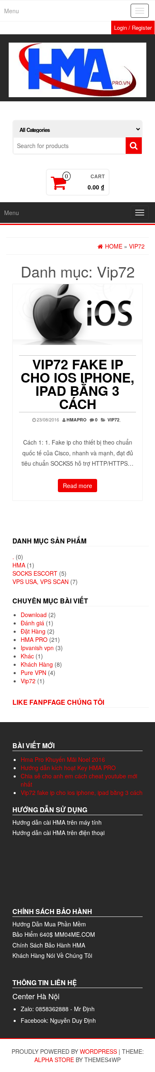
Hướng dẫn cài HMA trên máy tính (57, 822)
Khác (27, 656)
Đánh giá (32, 623)
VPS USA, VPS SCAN (40, 581)
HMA (18, 565)
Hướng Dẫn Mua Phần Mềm (49, 924)
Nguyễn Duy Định (73, 1020)
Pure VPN (33, 672)
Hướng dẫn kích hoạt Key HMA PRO (68, 767)
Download (34, 614)
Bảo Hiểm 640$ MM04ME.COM (53, 934)
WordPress (98, 1051)
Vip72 (113, 419)
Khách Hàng (37, 664)
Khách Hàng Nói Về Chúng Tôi (52, 955)
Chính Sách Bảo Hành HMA (48, 945)
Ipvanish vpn (37, 648)
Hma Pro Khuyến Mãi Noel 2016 (63, 759)
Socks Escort (34, 573)
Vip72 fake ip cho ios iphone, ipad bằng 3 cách (77, 383)
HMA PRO (34, 639)
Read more (77, 485)
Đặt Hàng (33, 631)
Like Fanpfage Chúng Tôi (58, 702)
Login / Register (133, 27)
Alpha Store (54, 1059)
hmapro (76, 419)
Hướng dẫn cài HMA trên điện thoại (58, 832)
